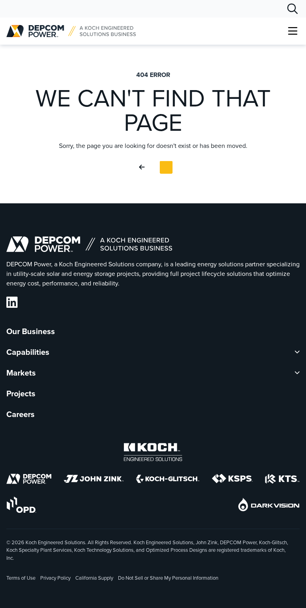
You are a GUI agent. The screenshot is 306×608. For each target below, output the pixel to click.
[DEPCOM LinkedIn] (12, 302)
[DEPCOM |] (71, 31)
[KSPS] (232, 480)
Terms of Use (20, 577)
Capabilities (27, 352)
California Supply (94, 577)
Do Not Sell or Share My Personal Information (168, 578)
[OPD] (21, 506)
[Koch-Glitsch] (168, 480)
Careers (20, 414)
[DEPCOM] (28, 480)
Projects (20, 393)
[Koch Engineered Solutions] (153, 453)
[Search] (292, 9)
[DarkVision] (269, 506)
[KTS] (282, 480)
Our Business (30, 331)
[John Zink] (93, 480)
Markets (21, 373)
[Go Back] (143, 167)
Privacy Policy (55, 577)
